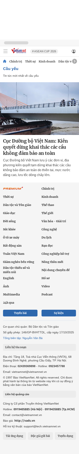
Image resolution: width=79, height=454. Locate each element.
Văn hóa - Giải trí (54, 221)
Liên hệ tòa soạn (15, 347)
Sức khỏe (9, 229)
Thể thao (48, 205)
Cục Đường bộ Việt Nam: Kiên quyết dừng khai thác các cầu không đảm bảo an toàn (35, 147)
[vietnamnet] (19, 53)
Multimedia (11, 294)
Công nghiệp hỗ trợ (55, 254)
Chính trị (15, 61)
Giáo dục (9, 213)
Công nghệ (49, 229)
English (8, 278)
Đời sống (9, 221)
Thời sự (30, 61)
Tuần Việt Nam (13, 254)
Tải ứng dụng (14, 436)
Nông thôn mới (52, 262)
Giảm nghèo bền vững (18, 262)
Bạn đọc (47, 245)
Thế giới (47, 213)
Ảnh (6, 286)
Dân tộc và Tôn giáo (17, 205)
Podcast (47, 294)
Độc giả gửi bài (40, 436)
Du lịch (46, 237)
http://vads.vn (24, 420)
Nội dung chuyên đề (56, 270)
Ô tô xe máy (11, 237)
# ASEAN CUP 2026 (44, 51)
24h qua (8, 302)
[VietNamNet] (4, 61)
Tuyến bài (20, 313)
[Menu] (5, 51)
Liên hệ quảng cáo (17, 394)
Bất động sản (12, 245)
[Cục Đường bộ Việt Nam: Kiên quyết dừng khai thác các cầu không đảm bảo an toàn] (39, 108)
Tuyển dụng (65, 436)
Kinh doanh (47, 61)
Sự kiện (59, 313)
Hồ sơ (46, 278)
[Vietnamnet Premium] (13, 190)
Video (46, 286)
